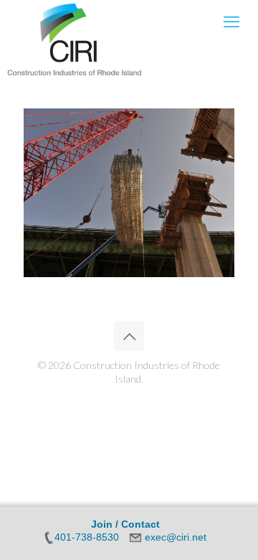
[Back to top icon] (129, 336)
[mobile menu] (231, 21)
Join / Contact (125, 524)
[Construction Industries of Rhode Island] (75, 21)
